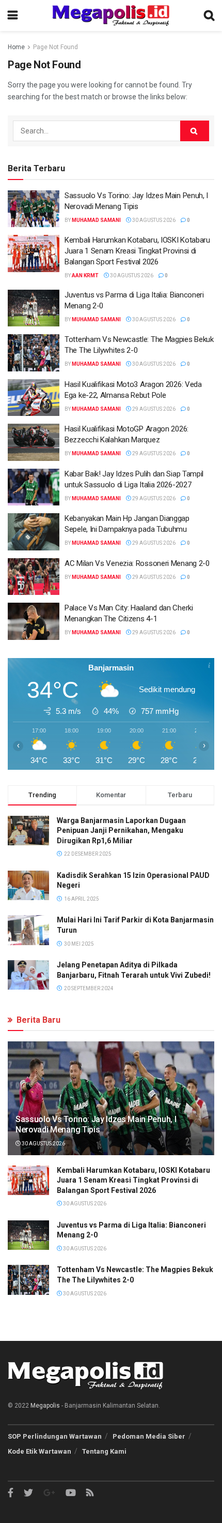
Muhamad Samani (96, 220)
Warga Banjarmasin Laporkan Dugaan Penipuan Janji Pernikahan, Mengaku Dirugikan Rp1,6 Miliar (121, 830)
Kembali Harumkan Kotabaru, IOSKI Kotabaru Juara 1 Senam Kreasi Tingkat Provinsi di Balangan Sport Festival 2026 (137, 250)
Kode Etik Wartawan (39, 1451)
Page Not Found (55, 47)
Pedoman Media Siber (149, 1436)
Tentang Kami (104, 1451)
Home (16, 47)
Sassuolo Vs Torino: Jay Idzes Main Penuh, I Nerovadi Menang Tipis (95, 1124)
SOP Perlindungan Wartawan (55, 1436)
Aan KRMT (85, 275)
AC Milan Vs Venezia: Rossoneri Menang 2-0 (137, 563)
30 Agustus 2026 (153, 220)
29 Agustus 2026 (153, 409)
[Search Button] (194, 131)
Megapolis (45, 1405)
